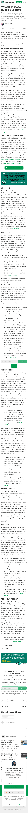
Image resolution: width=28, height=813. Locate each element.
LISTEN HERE (16, 642)
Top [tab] (3, 736)
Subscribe (19, 2)
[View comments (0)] (8, 28)
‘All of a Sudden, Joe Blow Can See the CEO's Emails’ (9, 755)
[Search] (25, 736)
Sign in (24, 2)
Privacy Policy (19, 799)
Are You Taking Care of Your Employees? (8, 741)
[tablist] (8, 717)
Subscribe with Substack (15, 793)
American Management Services (10, 159)
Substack (6, 809)
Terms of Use (21, 691)
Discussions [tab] (13, 736)
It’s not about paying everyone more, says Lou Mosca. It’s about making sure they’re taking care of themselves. (10, 745)
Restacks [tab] (11, 717)
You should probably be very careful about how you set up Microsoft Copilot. (9, 758)
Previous (6, 706)
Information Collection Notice (17, 693)
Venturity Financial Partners (12, 163)
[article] (14, 745)
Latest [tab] (7, 736)
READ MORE (15, 229)
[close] (23, 762)
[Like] (2, 750)
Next (23, 706)
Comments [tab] (5, 717)
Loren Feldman (8, 23)
